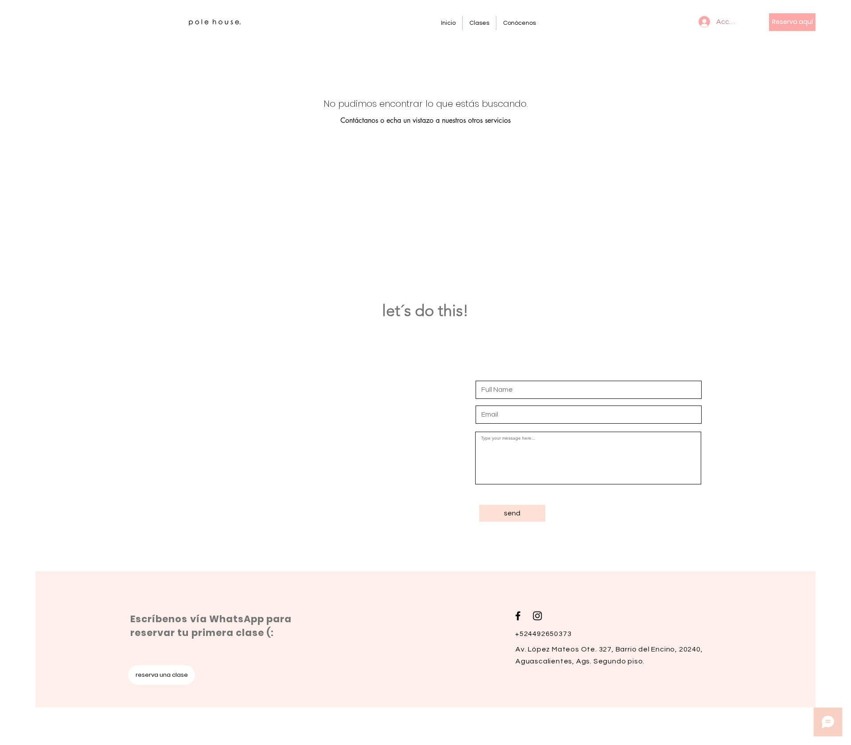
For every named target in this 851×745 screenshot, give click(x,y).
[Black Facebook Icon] (518, 616)
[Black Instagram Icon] (537, 616)
